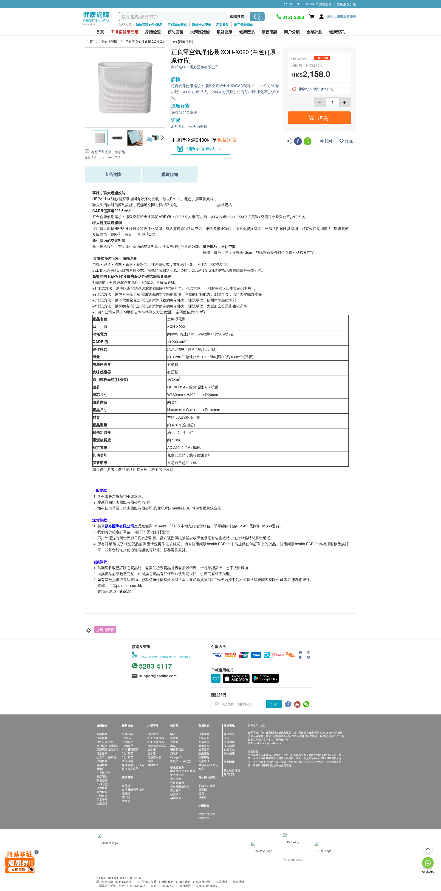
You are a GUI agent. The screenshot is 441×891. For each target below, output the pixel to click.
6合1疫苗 (127, 757)
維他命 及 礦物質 (180, 761)
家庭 (153, 885)
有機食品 (229, 749)
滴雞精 (174, 738)
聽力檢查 (101, 792)
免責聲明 (238, 881)
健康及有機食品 (208, 765)
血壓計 (126, 785)
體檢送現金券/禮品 (149, 24)
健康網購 (185, 885)
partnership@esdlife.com (268, 743)
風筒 (201, 793)
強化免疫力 (177, 767)
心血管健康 (177, 782)
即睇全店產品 (200, 148)
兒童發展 (101, 799)
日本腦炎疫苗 (130, 768)
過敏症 (100, 768)
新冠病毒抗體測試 (107, 745)
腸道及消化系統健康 (182, 771)
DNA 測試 (102, 784)
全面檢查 (101, 734)
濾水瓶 (151, 753)
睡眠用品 (203, 757)
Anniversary (137, 885)
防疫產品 (203, 753)
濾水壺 (151, 749)
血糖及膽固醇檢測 (133, 789)
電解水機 (152, 765)
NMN (173, 734)
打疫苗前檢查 (104, 742)
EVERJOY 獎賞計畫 (318, 4)
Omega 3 (176, 757)
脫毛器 (202, 797)
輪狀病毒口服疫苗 (133, 765)
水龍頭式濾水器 (157, 745)
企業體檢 (101, 803)
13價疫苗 (127, 745)
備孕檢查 (101, 765)
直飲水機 (152, 734)
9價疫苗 (127, 738)
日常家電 (203, 734)
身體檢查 (229, 734)
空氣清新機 (105, 629)
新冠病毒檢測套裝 (107, 749)
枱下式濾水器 (155, 742)
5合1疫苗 (127, 753)
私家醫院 (222, 24)
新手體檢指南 (243, 24)
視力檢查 (101, 788)
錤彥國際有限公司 (204, 67)
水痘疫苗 (127, 761)
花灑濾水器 (154, 757)
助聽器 (126, 801)
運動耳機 (203, 818)
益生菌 (174, 742)
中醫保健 (101, 795)
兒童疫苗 (127, 734)
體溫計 (126, 793)
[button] (162, 137)
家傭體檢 (101, 780)
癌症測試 (101, 776)
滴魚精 (174, 753)
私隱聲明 (221, 881)
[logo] (96, 25)
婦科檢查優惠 (201, 24)
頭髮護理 (175, 794)
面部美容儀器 (206, 785)
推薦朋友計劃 (346, 4)
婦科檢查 (101, 738)
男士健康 (101, 753)
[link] (108, 842)
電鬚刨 (202, 789)
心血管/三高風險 (106, 757)
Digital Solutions (207, 885)
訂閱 (274, 704)
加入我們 (184, 881)
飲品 (201, 768)
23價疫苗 (127, 742)
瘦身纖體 (175, 778)
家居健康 (229, 742)
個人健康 (229, 745)
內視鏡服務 (103, 772)
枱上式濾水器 (155, 738)
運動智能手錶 (206, 814)
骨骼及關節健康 (179, 786)
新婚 (121, 885)
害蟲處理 (203, 761)
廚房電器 (203, 742)
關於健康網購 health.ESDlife (114, 881)
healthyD (168, 885)
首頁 (100, 31)
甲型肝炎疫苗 (130, 749)
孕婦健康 (175, 798)
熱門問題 (229, 774)
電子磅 (126, 797)
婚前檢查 (101, 761)
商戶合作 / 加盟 (147, 881)
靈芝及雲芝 (177, 749)
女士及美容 (177, 775)
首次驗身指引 (232, 770)
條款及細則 (203, 881)
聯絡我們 (167, 881)
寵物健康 (203, 745)
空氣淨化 (203, 738)
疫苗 (226, 738)
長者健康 (203, 749)
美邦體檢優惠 (177, 24)
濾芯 (150, 761)
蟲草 (173, 745)
